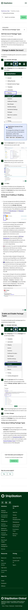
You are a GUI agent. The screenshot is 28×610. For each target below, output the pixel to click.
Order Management (4, 520)
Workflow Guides (15, 11)
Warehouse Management (4, 529)
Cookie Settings (18, 606)
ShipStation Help (5, 11)
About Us (4, 576)
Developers (3, 583)
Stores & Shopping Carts (16, 518)
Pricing (15, 553)
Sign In (14, 565)
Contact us (14, 461)
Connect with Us (16, 561)
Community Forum (4, 571)
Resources (4, 553)
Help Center (4, 567)
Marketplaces (16, 522)
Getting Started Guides (8, 13)
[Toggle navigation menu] (25, 3)
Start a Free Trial (17, 558)
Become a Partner (15, 534)
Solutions (4, 506)
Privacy (7, 606)
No (10, 474)
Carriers (15, 515)
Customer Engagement (4, 533)
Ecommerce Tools (16, 530)
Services (3, 549)
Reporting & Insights (4, 541)
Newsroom (3, 558)
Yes (4, 474)
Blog (2, 560)
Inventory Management (4, 524)
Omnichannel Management (4, 516)
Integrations (16, 507)
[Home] (6, 3)
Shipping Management (4, 511)
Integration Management (4, 545)
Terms (3, 606)
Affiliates (3, 586)
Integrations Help (17, 437)
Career (2, 580)
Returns (3, 537)
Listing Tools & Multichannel (16, 525)
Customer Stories (3, 564)
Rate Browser (13, 211)
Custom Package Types (9, 441)
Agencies (15, 512)
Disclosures (11, 606)
